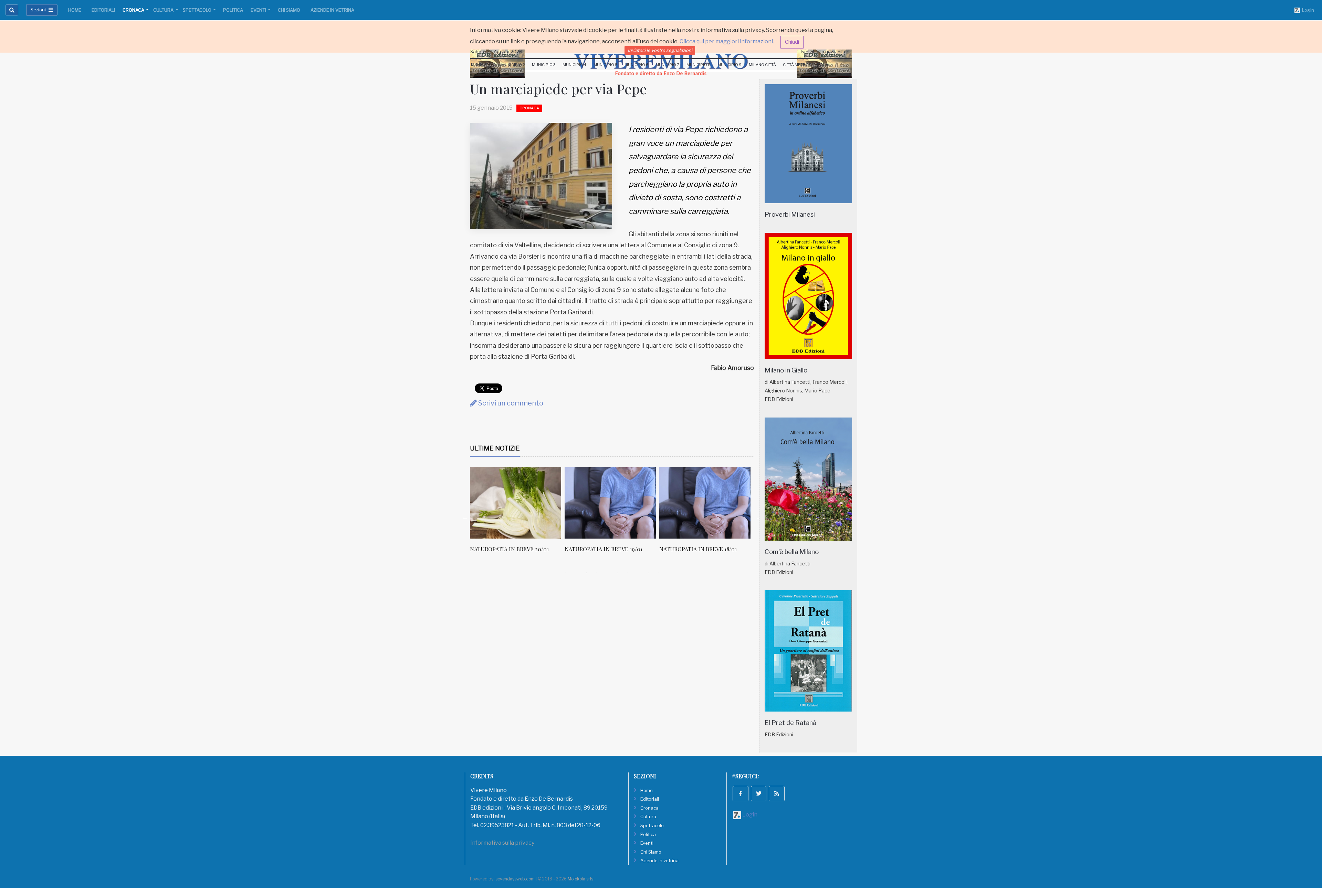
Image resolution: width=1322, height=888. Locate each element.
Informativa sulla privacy (502, 843)
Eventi (259, 10)
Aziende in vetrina (332, 10)
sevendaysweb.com (515, 878)
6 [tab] (617, 573)
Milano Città (762, 64)
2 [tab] (576, 573)
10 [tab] (658, 573)
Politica (233, 10)
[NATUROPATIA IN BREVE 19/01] (610, 503)
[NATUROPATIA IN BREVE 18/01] (705, 503)
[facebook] (740, 794)
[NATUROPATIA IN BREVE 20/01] (515, 503)
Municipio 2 (513, 64)
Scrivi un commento (510, 403)
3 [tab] (586, 573)
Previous (464, 517)
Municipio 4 (574, 64)
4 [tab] (596, 573)
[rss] (777, 794)
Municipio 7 (667, 64)
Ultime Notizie (495, 448)
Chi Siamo (289, 10)
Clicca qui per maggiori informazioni (726, 41)
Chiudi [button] (792, 42)
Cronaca (134, 10)
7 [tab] (627, 573)
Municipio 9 (729, 64)
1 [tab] (565, 573)
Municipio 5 (606, 64)
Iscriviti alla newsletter (824, 51)
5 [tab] (607, 573)
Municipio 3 (544, 64)
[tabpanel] (517, 513)
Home (74, 10)
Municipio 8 (698, 64)
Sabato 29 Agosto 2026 (496, 51)
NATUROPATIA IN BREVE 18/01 (698, 549)
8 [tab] (637, 573)
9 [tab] (648, 573)
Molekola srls (580, 878)
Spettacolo (197, 10)
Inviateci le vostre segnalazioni (660, 50)
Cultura (164, 10)
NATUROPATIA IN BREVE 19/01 (603, 549)
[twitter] (759, 794)
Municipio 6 (637, 64)
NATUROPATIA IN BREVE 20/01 (509, 549)
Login (1307, 10)
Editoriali (103, 10)
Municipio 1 (482, 64)
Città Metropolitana (805, 64)
